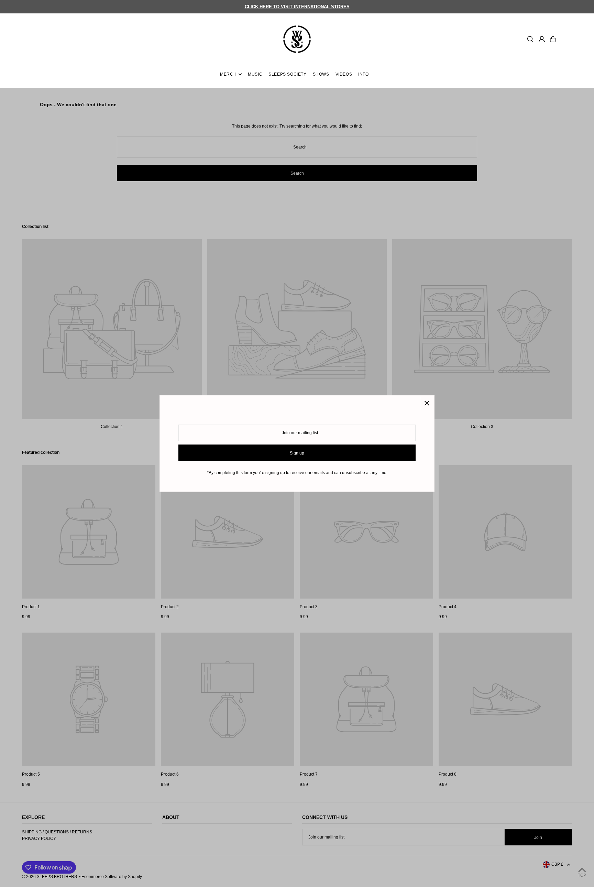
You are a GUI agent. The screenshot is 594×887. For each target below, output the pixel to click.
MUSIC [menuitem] (255, 74)
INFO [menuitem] (363, 74)
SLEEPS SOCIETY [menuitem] (287, 74)
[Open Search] (530, 39)
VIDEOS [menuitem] (344, 74)
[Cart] (553, 39)
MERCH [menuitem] (228, 74)
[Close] (427, 403)
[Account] (542, 39)
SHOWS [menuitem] (321, 74)
